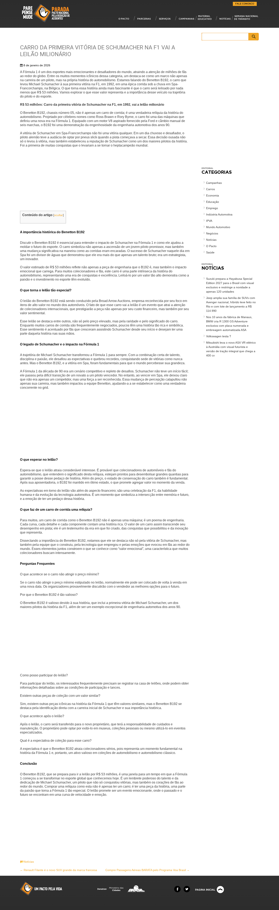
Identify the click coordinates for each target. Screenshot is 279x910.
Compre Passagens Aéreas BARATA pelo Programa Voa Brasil (147, 870)
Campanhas (186, 18)
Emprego (212, 208)
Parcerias (144, 18)
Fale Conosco (244, 3)
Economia (212, 195)
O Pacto (123, 18)
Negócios (212, 233)
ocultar (58, 215)
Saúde (210, 252)
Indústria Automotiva (219, 214)
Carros (210, 189)
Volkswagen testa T (218, 336)
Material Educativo (205, 17)
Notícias (225, 18)
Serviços (165, 18)
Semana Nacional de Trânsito (246, 17)
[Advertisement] (105, 180)
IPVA (209, 220)
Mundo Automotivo (218, 227)
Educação (212, 201)
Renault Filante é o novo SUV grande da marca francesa (58, 870)
